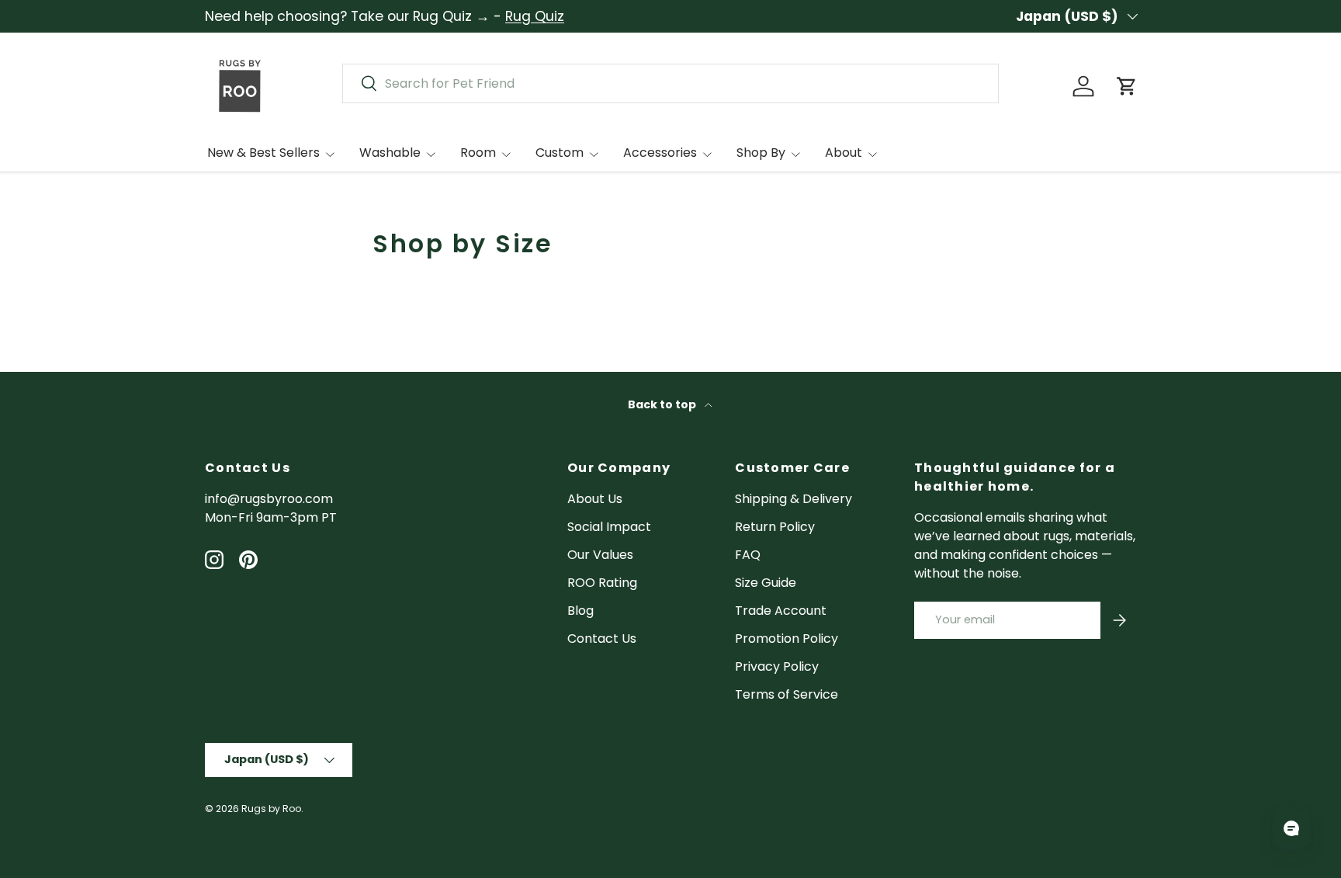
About (843, 152)
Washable (390, 152)
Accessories (660, 152)
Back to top (663, 404)
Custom (559, 152)
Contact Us (601, 638)
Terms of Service (786, 694)
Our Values (600, 555)
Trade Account (780, 610)
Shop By (760, 152)
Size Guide (765, 583)
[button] (1127, 86)
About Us (594, 499)
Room (478, 152)
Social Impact (609, 527)
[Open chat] (1291, 828)
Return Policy (775, 527)
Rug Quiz (534, 16)
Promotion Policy (786, 638)
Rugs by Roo (271, 808)
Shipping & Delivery (793, 499)
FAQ (748, 555)
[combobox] (670, 83)
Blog (580, 610)
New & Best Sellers (263, 152)
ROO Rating (602, 583)
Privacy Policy (777, 666)
